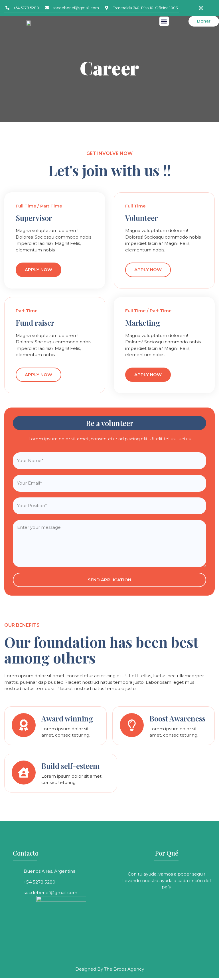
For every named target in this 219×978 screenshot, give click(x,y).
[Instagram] (201, 8)
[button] (164, 21)
